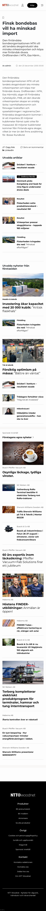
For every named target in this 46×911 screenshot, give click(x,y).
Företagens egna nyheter (17, 437)
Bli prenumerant (23, 809)
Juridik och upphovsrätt (23, 840)
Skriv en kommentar (33, 147)
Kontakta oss (23, 867)
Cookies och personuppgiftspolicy (23, 835)
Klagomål (23, 845)
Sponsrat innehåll (23, 849)
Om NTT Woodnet (23, 876)
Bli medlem (23, 814)
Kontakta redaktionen (23, 862)
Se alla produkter (23, 823)
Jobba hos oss (23, 871)
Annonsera (23, 818)
